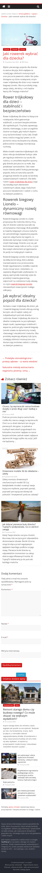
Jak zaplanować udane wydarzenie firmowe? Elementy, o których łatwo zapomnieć (28, 758)
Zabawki (15, 49)
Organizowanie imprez (30, 865)
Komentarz (7, 589)
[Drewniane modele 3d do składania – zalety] (21, 449)
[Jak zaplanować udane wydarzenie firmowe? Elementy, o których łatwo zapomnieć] (8, 754)
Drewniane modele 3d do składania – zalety (20, 472)
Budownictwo (8, 705)
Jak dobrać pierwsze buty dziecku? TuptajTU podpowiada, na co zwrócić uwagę (20, 527)
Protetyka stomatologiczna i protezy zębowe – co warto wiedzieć (19, 360)
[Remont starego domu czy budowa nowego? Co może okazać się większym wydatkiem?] (21, 684)
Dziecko (4, 16)
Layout (34, 14)
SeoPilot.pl (5, 842)
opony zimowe (14, 807)
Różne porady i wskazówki (13, 865)
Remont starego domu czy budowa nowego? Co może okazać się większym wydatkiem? (19, 714)
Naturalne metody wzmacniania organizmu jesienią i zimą (18, 369)
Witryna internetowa (10, 651)
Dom (17, 705)
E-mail (4, 637)
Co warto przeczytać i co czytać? (21, 862)
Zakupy (22, 49)
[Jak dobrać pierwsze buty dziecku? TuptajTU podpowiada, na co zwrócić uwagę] (21, 502)
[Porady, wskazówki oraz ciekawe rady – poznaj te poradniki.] (3, 6)
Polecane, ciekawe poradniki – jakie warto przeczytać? (21, 867)
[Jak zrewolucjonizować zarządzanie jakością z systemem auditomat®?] (8, 789)
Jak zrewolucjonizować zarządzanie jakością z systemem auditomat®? (27, 793)
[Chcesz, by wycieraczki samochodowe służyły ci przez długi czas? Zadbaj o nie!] (21, 384)
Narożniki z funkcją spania (21, 870)
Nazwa (5, 623)
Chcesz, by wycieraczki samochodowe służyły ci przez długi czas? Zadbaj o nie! (20, 409)
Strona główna (24, 14)
